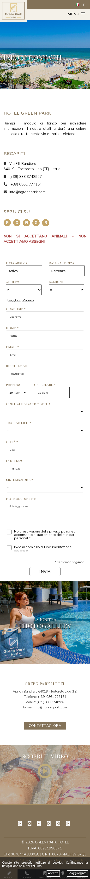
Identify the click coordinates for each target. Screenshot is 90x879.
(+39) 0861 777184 (25, 184)
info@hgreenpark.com (27, 192)
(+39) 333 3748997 (25, 176)
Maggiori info (77, 873)
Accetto (53, 873)
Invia (45, 571)
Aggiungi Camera (21, 300)
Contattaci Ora (45, 725)
